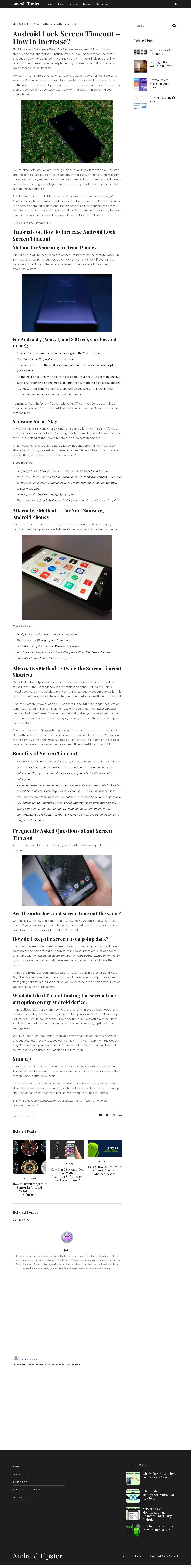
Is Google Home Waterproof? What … (163, 64)
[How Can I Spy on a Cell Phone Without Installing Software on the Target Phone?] (67, 1149)
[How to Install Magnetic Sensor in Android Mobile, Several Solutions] (29, 1157)
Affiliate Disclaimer (29, 1490)
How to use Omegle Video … (163, 99)
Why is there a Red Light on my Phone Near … (159, 1475)
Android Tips (66, 24)
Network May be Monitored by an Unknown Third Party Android (157, 1514)
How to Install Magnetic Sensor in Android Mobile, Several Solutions (29, 1189)
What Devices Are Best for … (161, 52)
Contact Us (21, 1482)
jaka (36, 24)
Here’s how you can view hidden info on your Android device (105, 1170)
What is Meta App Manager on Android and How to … (160, 1494)
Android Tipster (26, 3)
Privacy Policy (24, 1474)
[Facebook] (176, 4)
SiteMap (19, 1497)
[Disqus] (67, 1314)
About (17, 1466)
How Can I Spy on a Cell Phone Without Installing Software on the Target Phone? (67, 1174)
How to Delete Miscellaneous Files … (159, 83)
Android (49, 24)
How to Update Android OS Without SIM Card (158, 1528)
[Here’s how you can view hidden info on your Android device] (105, 1148)
